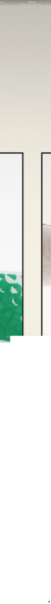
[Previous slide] (1, 302)
